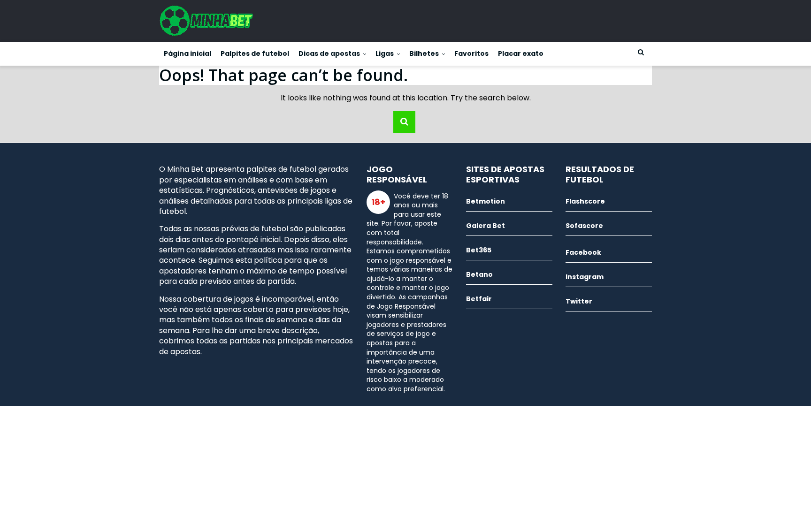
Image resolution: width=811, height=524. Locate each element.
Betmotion (485, 201)
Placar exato (520, 53)
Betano (479, 274)
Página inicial (187, 53)
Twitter (579, 301)
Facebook (583, 252)
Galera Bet (485, 225)
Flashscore (585, 201)
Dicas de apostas (329, 53)
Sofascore (584, 225)
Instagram (585, 276)
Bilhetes (424, 53)
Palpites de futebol (255, 53)
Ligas (384, 53)
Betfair (479, 299)
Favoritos (471, 53)
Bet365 (478, 250)
